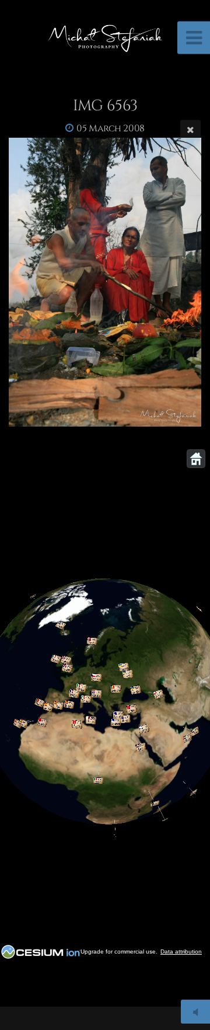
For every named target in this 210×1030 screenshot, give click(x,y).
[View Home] (196, 458)
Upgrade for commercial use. (119, 951)
